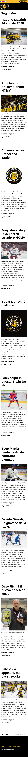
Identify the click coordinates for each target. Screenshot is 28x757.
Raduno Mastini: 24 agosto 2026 (13, 21)
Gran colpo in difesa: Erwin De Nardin (13, 381)
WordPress (17, 749)
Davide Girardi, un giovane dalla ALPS (13, 523)
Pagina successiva (20, 734)
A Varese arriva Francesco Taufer (12, 154)
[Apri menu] (27, 6)
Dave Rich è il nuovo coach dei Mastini (13, 590)
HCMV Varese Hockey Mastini (10, 746)
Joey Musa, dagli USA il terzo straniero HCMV (13, 234)
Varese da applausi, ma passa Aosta (10, 672)
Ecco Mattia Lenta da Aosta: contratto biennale (13, 454)
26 (7, 734)
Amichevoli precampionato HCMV (12, 86)
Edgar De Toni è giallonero (13, 303)
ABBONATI (23, 1)
